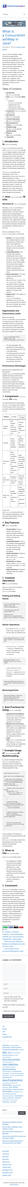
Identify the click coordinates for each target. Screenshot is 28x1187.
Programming (19, 1095)
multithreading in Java (18, 1091)
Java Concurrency (18, 936)
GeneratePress (14, 1184)
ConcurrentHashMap (16, 934)
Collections (7, 932)
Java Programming (12, 1080)
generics (21, 1049)
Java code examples (11, 1059)
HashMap (5, 936)
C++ (3, 1026)
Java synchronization (16, 1085)
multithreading (6, 939)
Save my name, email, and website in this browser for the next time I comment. (13, 999)
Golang (4, 1029)
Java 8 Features (16, 1052)
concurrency (6, 1047)
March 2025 (6, 1162)
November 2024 (7, 1172)
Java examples (5, 1073)
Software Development (8, 1097)
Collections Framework (14, 1045)
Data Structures (16, 1047)
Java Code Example (6, 1057)
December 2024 (7, 1170)
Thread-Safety (16, 939)
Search (4, 1110)
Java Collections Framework (8, 1067)
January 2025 (6, 1167)
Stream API (18, 1098)
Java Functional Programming (17, 1073)
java (10, 936)
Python (4, 1034)
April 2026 (5, 1151)
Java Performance (7, 1077)
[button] (24, 14)
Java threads (5, 1087)
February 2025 (6, 1164)
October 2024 (6, 1175)
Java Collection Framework (7, 1061)
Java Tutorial (13, 1087)
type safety (13, 1101)
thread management (13, 1099)
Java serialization (5, 1082)
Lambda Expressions (17, 1089)
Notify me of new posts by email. (14, 1011)
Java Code (16, 1055)
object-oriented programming (9, 1093)
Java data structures (6, 1071)
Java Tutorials (6, 1089)
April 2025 (5, 1159)
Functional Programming (10, 1049)
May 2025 (5, 1156)
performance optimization (8, 1095)
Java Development (17, 1071)
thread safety (6, 1102)
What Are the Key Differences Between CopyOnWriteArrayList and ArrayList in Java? (13, 944)
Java (5, 929)
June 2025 (5, 1154)
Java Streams (7, 1085)
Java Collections (10, 1064)
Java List (12, 1075)
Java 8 (9, 1052)
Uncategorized (7, 1037)
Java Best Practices (7, 1055)
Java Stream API (13, 1082)
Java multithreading (19, 1075)
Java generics (5, 1075)
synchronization (5, 1099)
